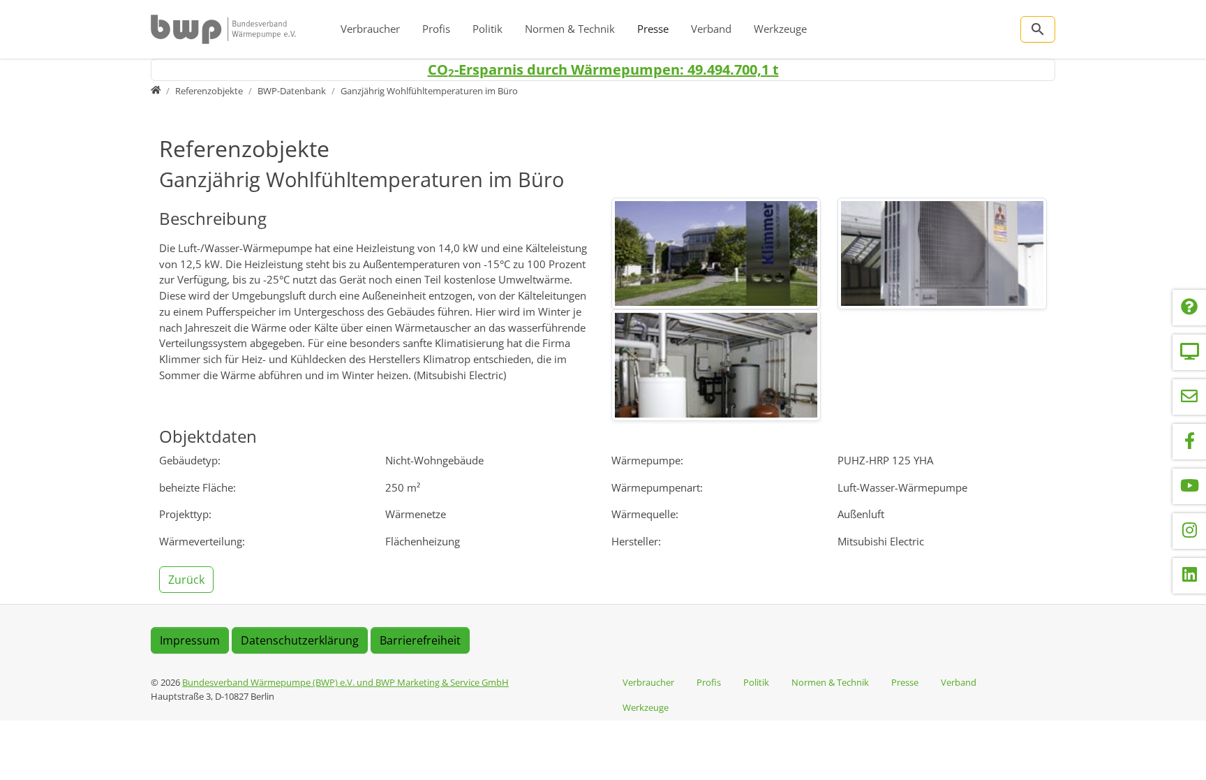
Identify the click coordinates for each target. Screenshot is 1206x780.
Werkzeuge (780, 29)
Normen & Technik (570, 29)
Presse (653, 29)
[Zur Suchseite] (1037, 29)
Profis (436, 29)
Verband (711, 29)
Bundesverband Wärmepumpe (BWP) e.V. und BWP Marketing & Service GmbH (345, 682)
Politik (487, 29)
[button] (187, 578)
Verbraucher (370, 29)
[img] (716, 253)
